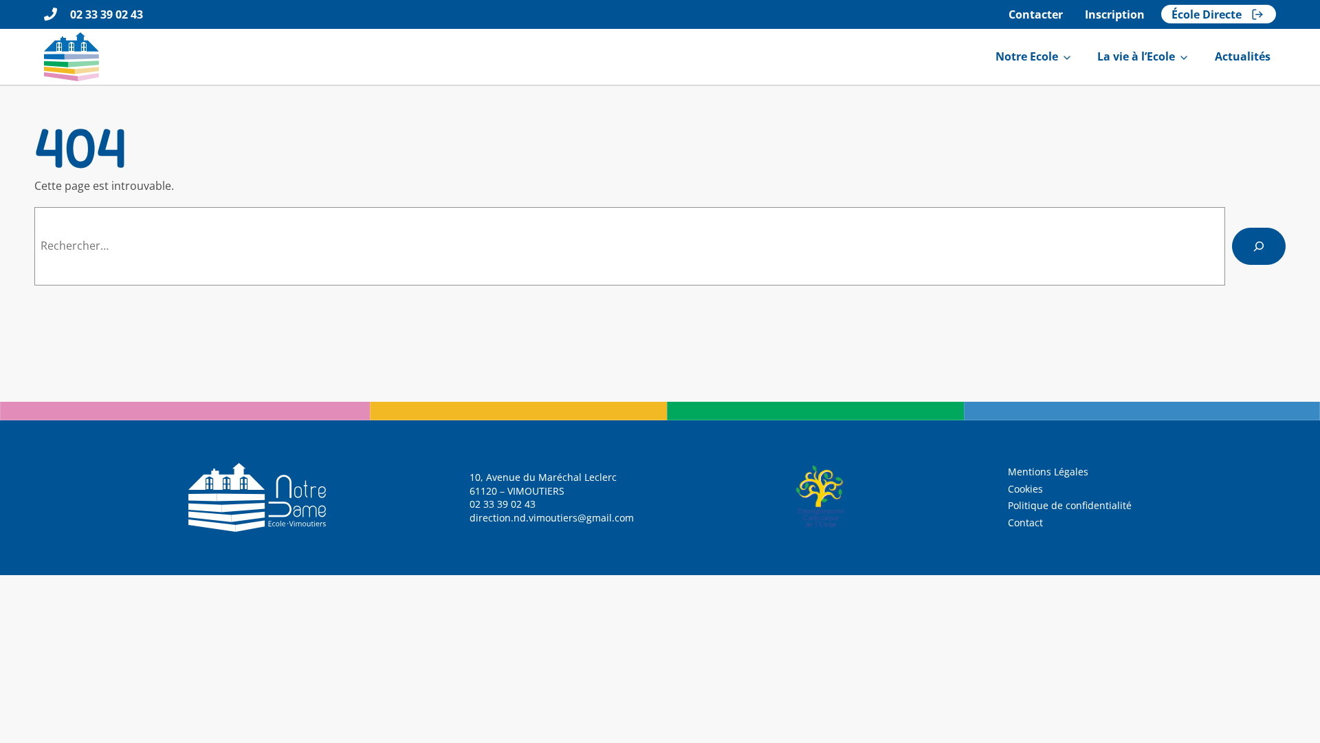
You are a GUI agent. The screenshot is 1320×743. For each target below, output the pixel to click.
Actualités (1242, 56)
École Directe (1207, 14)
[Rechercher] (1259, 246)
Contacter (1036, 14)
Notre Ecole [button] (1027, 56)
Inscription (1115, 14)
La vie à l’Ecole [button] (1136, 56)
